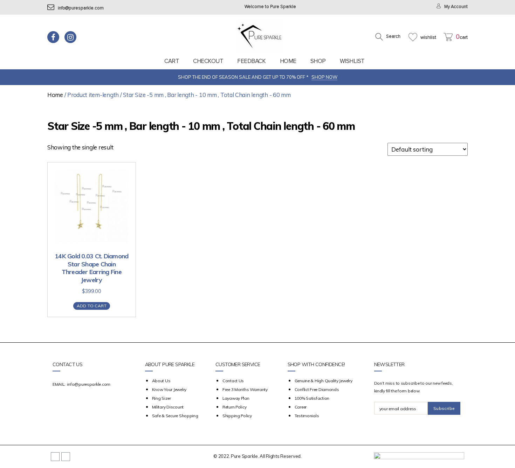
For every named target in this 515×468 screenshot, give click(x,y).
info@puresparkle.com (81, 8)
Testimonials (307, 415)
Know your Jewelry (169, 389)
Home (288, 61)
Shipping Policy (237, 415)
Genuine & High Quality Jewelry (323, 380)
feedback (251, 61)
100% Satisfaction (312, 398)
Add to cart (92, 305)
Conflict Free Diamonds (317, 389)
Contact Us (233, 380)
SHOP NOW (324, 77)
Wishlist (352, 61)
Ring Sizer (161, 398)
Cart (171, 61)
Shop (318, 61)
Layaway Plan (235, 398)
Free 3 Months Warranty (245, 389)
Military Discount (168, 407)
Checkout (208, 61)
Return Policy (234, 407)
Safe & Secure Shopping (175, 415)
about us (161, 380)
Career (301, 407)
